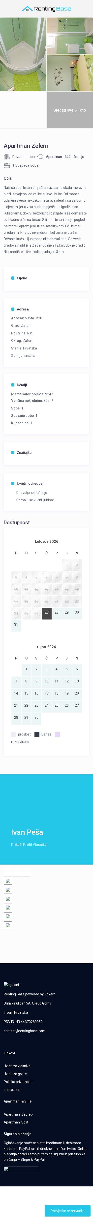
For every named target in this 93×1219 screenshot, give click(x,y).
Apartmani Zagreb (18, 1114)
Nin (29, 333)
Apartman (54, 157)
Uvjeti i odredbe (29, 483)
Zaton (26, 326)
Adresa (23, 309)
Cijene (22, 278)
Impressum (13, 1090)
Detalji (22, 385)
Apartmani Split (16, 1122)
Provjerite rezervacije (68, 1211)
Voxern (50, 994)
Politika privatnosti (18, 1082)
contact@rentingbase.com (24, 1031)
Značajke (24, 453)
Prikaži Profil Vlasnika (29, 845)
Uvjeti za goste (15, 1074)
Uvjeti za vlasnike (17, 1066)
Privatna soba (23, 157)
